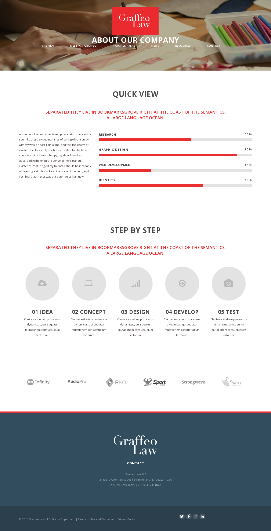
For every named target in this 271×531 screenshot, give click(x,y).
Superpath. (68, 519)
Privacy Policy (126, 519)
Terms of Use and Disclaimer (96, 519)
